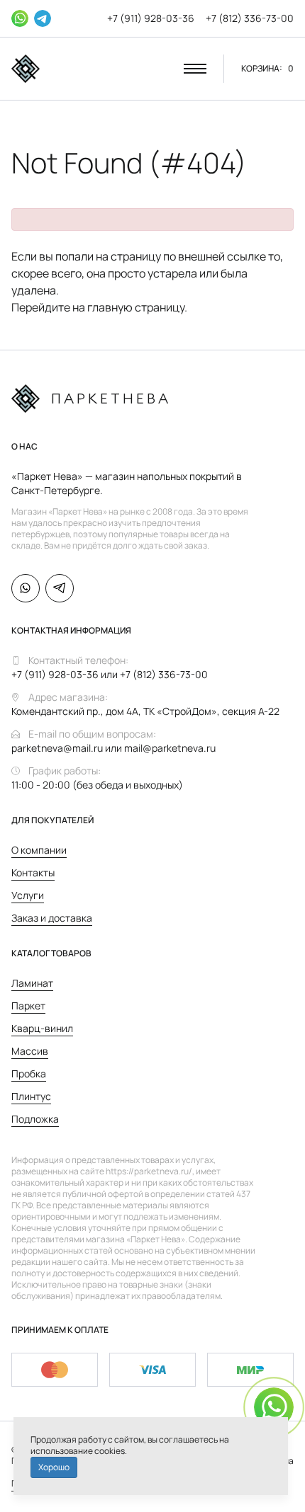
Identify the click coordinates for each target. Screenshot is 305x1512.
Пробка (28, 1073)
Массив (29, 1051)
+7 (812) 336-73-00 (250, 18)
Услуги (27, 895)
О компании (39, 850)
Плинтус (31, 1096)
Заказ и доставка (51, 917)
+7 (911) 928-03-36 (150, 18)
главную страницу (135, 307)
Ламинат (32, 983)
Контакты (33, 872)
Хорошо (54, 1467)
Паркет (28, 1005)
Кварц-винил (42, 1028)
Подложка (35, 1119)
